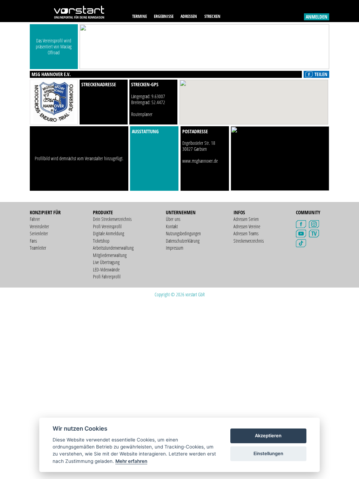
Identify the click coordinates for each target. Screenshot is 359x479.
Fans (33, 240)
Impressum (174, 247)
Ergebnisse (164, 16)
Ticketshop (101, 240)
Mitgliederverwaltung (110, 255)
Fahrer (35, 219)
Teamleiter (38, 247)
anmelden (316, 16)
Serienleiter (39, 233)
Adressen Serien (246, 219)
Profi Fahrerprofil (107, 276)
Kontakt (172, 226)
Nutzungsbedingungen (183, 233)
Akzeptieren (268, 435)
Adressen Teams (245, 233)
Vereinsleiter (39, 226)
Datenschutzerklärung (182, 240)
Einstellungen (268, 453)
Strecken (212, 16)
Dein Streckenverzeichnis (112, 219)
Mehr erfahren (131, 461)
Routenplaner (142, 114)
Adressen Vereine (246, 226)
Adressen (189, 16)
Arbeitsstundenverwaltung (113, 247)
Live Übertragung (106, 262)
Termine (139, 16)
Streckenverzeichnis (248, 240)
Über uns (173, 219)
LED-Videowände (106, 269)
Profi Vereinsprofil (107, 226)
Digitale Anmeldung (108, 233)
